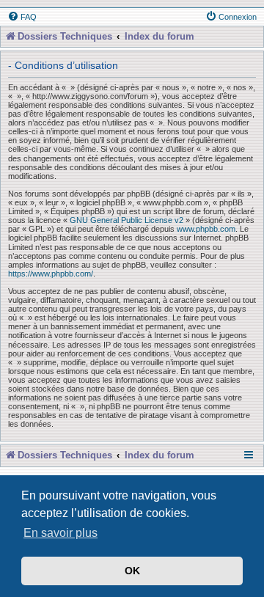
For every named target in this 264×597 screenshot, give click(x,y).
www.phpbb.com (206, 228)
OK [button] (132, 570)
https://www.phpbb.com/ (50, 273)
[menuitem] (22, 17)
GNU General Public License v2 (126, 220)
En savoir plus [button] (60, 533)
